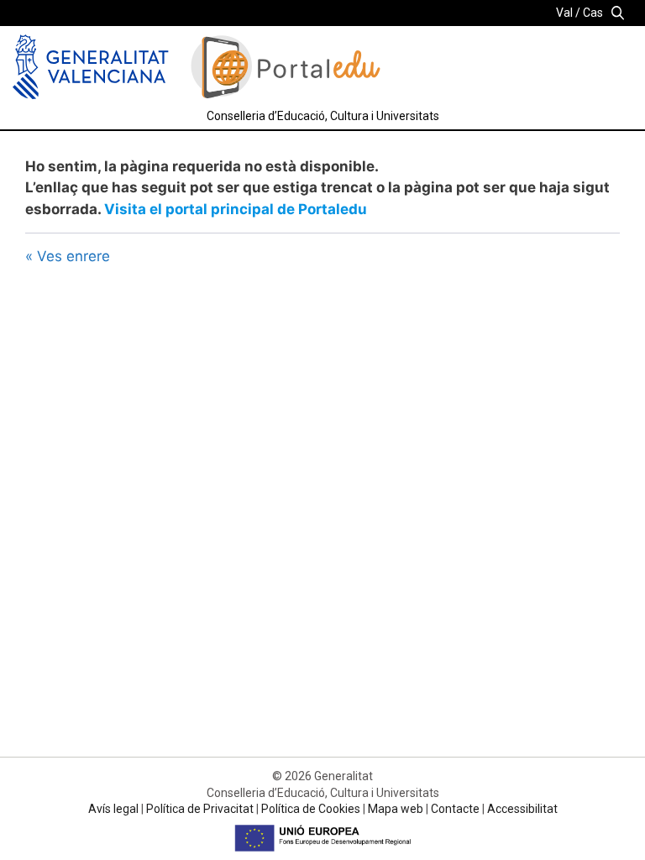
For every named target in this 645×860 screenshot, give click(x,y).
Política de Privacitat (200, 808)
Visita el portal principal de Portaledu (235, 209)
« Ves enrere (67, 256)
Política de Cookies (310, 808)
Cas (593, 12)
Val (564, 12)
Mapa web (395, 808)
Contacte (455, 808)
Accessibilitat (522, 808)
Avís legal (113, 808)
